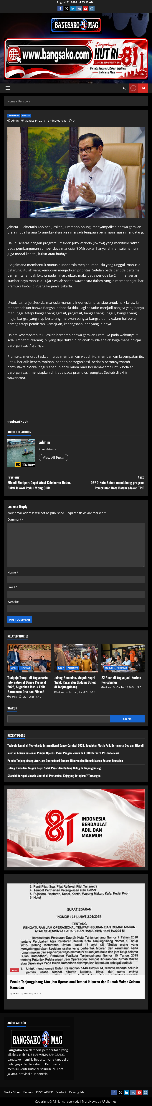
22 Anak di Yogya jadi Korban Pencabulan (121, 680)
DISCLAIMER (44, 1092)
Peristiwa (14, 115)
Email (12, 587)
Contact (60, 1092)
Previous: (39, 482)
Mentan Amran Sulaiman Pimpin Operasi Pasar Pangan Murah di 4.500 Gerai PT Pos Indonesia (63, 753)
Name (12, 572)
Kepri (61, 667)
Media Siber (12, 1092)
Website (13, 602)
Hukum (109, 667)
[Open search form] (124, 88)
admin (15, 120)
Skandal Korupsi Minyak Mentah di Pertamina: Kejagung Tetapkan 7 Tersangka (53, 775)
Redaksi (28, 1092)
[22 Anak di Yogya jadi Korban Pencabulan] (123, 658)
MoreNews (89, 1101)
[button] (8, 88)
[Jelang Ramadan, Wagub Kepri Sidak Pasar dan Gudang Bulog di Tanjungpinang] (76, 658)
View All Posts (54, 457)
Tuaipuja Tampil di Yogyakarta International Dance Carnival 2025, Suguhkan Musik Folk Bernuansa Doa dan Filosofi (27, 684)
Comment (15, 519)
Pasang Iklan (77, 1092)
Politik (26, 115)
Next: (118, 482)
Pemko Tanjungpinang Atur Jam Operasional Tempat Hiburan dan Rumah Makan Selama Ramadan (65, 760)
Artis (14, 667)
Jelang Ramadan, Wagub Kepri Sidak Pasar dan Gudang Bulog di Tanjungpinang (75, 682)
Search (12, 708)
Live (143, 88)
